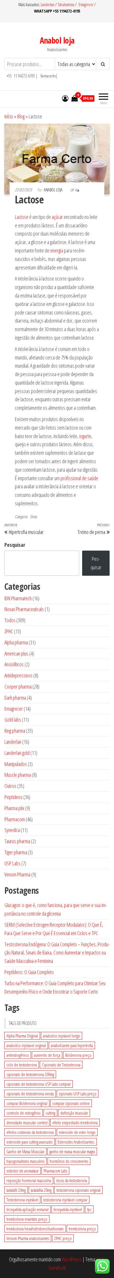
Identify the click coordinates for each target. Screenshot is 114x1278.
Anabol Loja (53, 190)
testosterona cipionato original (78, 1190)
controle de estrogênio (23, 1113)
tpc (89, 1209)
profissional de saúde (79, 478)
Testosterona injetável (22, 1200)
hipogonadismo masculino (25, 1161)
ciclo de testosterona (21, 1065)
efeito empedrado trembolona (75, 1122)
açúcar (57, 216)
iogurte (85, 436)
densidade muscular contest (26, 1122)
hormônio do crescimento (69, 1161)
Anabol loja (57, 40)
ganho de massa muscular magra (72, 1151)
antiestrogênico (17, 1055)
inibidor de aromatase (22, 1171)
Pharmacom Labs (55, 1171)
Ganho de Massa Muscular (25, 1151)
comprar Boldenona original (26, 1103)
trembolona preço (82, 1229)
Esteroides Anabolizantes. (76, 1142)
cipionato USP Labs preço (77, 1094)
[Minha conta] (65, 98)
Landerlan (48, 4)
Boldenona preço (78, 1055)
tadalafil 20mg (16, 1190)
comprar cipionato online (71, 1103)
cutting (50, 1113)
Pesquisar (14, 544)
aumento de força (47, 1055)
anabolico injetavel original (26, 1045)
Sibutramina (66, 4)
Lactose (21, 216)
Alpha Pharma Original (22, 1036)
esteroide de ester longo (77, 1132)
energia (56, 250)
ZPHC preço (63, 1238)
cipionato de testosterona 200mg (30, 1074)
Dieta (33, 516)
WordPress (72, 1259)
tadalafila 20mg (41, 1190)
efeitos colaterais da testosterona (30, 1132)
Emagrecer (86, 4)
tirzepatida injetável (67, 1209)
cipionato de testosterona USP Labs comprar (38, 1084)
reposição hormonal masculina (28, 1180)
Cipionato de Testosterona (61, 1065)
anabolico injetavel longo (61, 1036)
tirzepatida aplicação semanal (27, 1209)
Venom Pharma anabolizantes (27, 1238)
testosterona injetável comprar (65, 1200)
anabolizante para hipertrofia (72, 1045)
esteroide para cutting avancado (29, 1142)
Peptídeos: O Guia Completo (29, 972)
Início (8, 116)
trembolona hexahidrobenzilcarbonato (35, 1229)
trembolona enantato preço (26, 1219)
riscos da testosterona (71, 1180)
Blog (21, 116)
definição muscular (74, 1113)
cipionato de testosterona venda (30, 1094)
